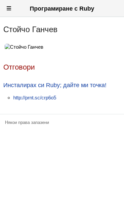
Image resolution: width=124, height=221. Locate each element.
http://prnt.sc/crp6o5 (34, 97)
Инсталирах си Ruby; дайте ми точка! (54, 85)
